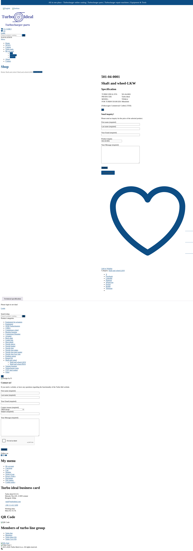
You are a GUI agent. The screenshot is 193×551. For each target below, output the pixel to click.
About (7, 59)
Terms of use (9, 474)
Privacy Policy (10, 476)
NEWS (7, 45)
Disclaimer (9, 478)
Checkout (13, 55)
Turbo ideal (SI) (11, 537)
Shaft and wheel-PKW (18, 364)
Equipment (9, 324)
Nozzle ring (9, 348)
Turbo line (9, 533)
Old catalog (9, 480)
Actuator (8, 336)
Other (7, 372)
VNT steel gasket (11, 370)
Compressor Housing (12, 334)
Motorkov (8, 535)
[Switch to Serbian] (16, 8)
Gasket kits (9, 340)
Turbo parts (9, 49)
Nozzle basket (10, 346)
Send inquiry (108, 173)
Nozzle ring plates (11, 350)
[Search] (23, 316)
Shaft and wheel (11, 72)
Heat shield (9, 342)
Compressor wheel (12, 330)
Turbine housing (11, 366)
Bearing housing (11, 332)
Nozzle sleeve (10, 344)
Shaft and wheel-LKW (25, 72)
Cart (11, 53)
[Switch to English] (6, 8)
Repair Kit (9, 358)
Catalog (8, 47)
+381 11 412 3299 (11, 505)
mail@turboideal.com (13, 502)
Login (3, 33)
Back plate (9, 338)
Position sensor (10, 356)
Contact (8, 61)
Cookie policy (10, 482)
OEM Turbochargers (12, 326)
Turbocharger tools (12, 368)
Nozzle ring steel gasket (13, 352)
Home (7, 43)
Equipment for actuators (13, 322)
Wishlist (12, 57)
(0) (4, 31)
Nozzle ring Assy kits (12, 354)
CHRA (7, 328)
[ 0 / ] (7, 29)
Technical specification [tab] (12, 299)
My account (9, 51)
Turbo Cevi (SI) (11, 539)
